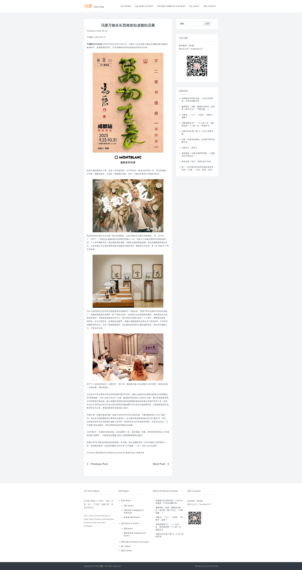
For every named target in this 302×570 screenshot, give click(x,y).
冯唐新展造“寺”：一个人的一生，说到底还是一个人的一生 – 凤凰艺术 (169, 527)
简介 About (194, 6)
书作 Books (129, 506)
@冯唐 (191, 45)
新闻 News (130, 453)
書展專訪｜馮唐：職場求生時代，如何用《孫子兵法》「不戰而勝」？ (169, 510)
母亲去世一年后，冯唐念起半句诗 (196, 161)
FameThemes (212, 566)
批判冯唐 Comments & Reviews (171, 6)
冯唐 (88, 6)
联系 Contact (209, 6)
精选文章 (140, 453)
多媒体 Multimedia (132, 517)
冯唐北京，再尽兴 (189, 148)
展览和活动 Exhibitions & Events (110, 453)
